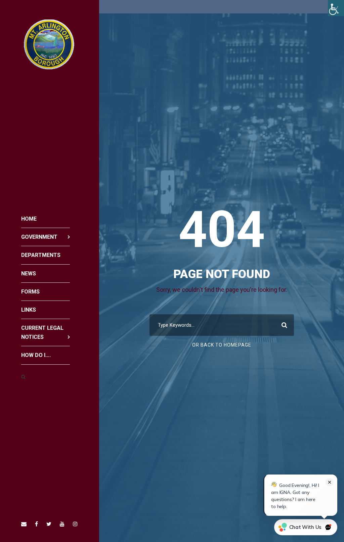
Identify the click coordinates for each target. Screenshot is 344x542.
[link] (336, 8)
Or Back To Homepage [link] (221, 345)
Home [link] (29, 219)
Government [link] (39, 237)
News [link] (28, 273)
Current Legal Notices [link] (42, 332)
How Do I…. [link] (36, 355)
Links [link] (28, 310)
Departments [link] (40, 255)
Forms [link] (30, 291)
